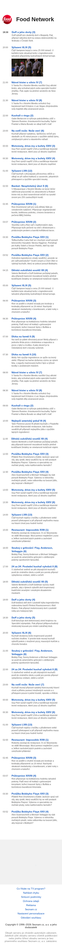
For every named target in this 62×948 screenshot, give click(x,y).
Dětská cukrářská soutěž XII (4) (30, 270)
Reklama (31, 905)
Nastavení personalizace (31, 913)
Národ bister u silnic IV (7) (27, 82)
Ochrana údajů (31, 901)
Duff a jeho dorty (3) (23, 32)
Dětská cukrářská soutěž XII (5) (30, 581)
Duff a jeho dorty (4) (23, 599)
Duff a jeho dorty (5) (23, 617)
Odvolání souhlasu (31, 917)
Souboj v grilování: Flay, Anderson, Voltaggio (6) (32, 549)
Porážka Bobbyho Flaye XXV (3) (30, 454)
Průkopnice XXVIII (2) (24, 221)
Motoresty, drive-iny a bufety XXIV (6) (33, 502)
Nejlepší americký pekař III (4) (29, 420)
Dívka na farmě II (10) (24, 354)
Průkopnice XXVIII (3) (24, 300)
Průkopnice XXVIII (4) (24, 318)
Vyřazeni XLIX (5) (21, 47)
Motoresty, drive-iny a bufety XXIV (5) (33, 489)
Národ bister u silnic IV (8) (27, 100)
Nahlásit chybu (31, 892)
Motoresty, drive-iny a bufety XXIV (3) (33, 146)
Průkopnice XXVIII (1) (24, 204)
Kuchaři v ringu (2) (22, 115)
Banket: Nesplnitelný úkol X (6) (30, 186)
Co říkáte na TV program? (31, 888)
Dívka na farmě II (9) (23, 336)
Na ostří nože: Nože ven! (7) (28, 684)
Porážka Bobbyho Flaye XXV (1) (30, 237)
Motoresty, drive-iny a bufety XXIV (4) (33, 158)
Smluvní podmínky (31, 897)
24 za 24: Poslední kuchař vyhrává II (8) (35, 566)
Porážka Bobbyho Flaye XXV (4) (30, 471)
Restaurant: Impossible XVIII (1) (30, 529)
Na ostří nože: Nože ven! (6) (28, 130)
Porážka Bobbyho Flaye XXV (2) (30, 255)
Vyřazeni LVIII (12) (22, 170)
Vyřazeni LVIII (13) (22, 514)
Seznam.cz (31, 909)
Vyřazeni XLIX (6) (21, 632)
